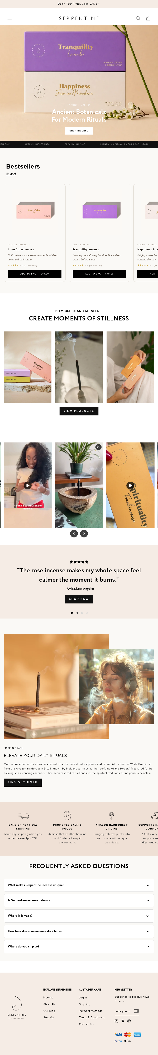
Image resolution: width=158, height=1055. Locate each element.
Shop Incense (79, 131)
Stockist (48, 1017)
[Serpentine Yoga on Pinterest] (122, 1021)
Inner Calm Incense (21, 249)
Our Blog (49, 1011)
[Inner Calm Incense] (34, 211)
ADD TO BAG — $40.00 (34, 274)
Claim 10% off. (91, 4)
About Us (49, 1004)
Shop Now (79, 599)
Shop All (11, 173)
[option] (79, 4)
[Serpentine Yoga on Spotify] (129, 1021)
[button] (77, 613)
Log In (83, 997)
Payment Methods (90, 1011)
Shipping (84, 1004)
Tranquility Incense (86, 249)
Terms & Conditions (92, 1017)
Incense (48, 997)
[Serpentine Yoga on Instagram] (116, 1021)
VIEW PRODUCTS (79, 411)
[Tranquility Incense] (99, 211)
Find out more (23, 782)
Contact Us (86, 1024)
